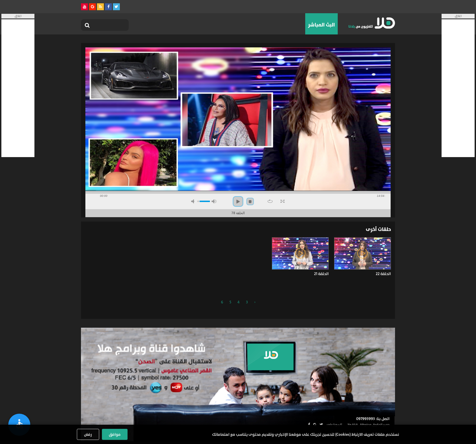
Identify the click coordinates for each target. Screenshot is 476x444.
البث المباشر (321, 24)
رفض (88, 434)
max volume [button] (214, 201)
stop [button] (250, 201)
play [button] (238, 201)
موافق (115, 434)
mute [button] (193, 201)
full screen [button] (282, 201)
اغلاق (458, 16)
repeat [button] (270, 201)
